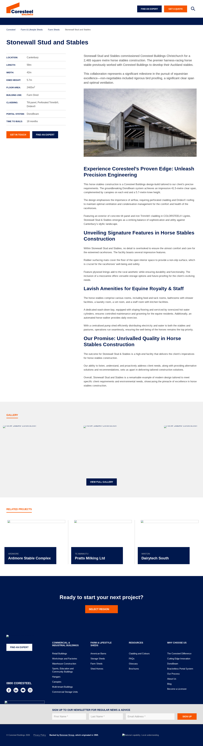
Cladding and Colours (139, 653)
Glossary (133, 663)
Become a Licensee (177, 689)
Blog (169, 684)
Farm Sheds (97, 663)
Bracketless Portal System (180, 668)
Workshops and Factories (64, 658)
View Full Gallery (101, 482)
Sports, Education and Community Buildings (63, 670)
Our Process (173, 673)
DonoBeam (172, 663)
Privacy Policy (39, 735)
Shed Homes (97, 668)
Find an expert (45, 134)
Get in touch (18, 134)
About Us (171, 679)
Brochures (134, 668)
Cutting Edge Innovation (178, 658)
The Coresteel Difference (179, 653)
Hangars (56, 676)
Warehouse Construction (64, 663)
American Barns (98, 653)
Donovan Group (67, 735)
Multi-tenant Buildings (62, 687)
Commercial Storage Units (65, 692)
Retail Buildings (59, 653)
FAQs (131, 658)
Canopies (56, 681)
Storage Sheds (98, 658)
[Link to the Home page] (19, 8)
